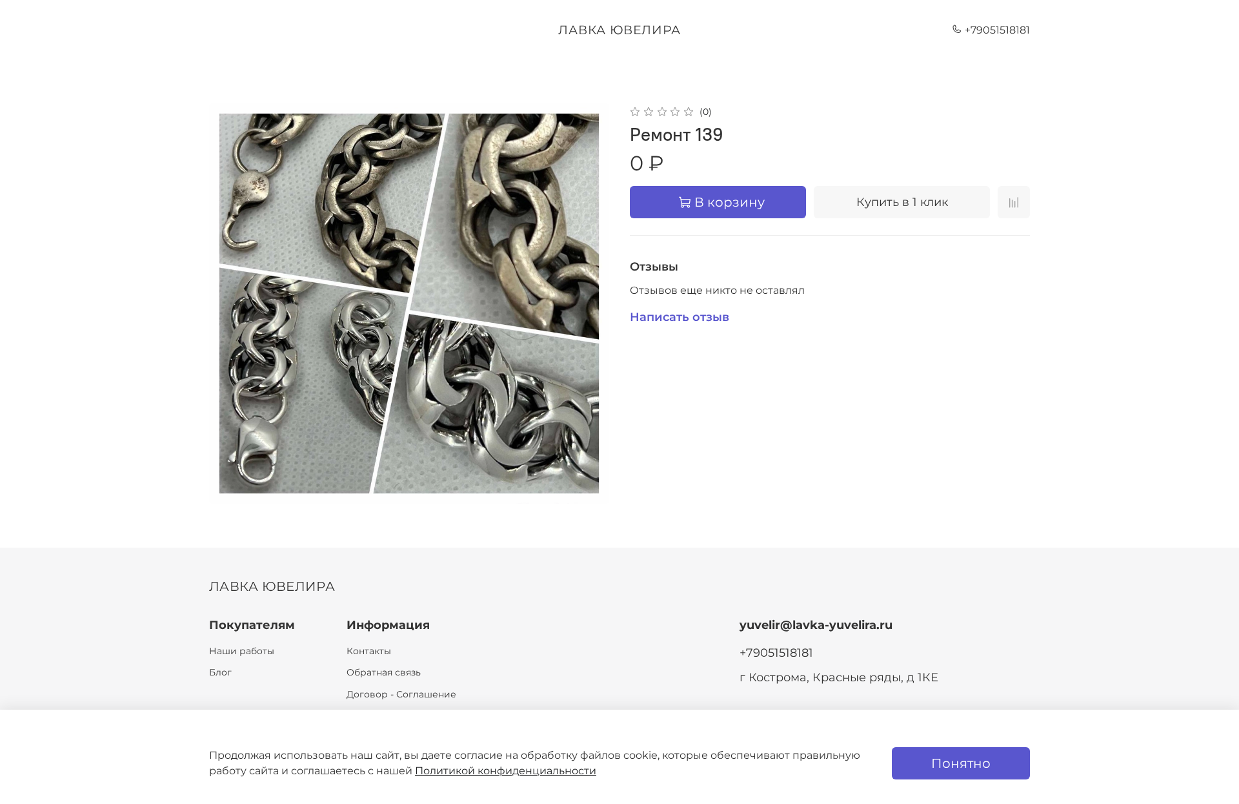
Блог (220, 672)
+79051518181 (996, 30)
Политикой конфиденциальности (505, 771)
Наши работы (241, 651)
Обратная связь (384, 672)
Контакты (369, 651)
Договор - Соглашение (401, 694)
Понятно (961, 763)
